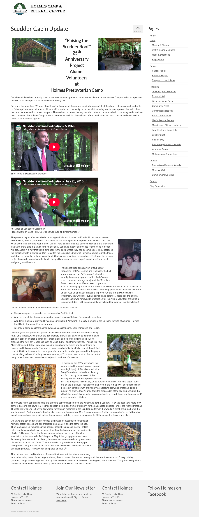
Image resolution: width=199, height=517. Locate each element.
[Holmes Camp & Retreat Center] (39, 9)
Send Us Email (18, 503)
